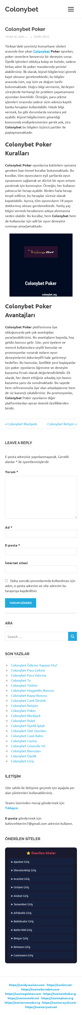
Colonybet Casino (24, 741)
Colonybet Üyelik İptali (28, 725)
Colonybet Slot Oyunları (28, 731)
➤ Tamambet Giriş (22, 904)
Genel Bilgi (41, 36)
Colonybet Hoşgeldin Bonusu (32, 690)
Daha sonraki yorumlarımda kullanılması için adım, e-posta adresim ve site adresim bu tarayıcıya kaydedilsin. (40, 585)
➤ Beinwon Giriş (20, 947)
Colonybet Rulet (23, 720)
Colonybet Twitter (24, 685)
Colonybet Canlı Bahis (27, 736)
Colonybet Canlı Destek (28, 700)
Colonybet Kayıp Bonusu (29, 695)
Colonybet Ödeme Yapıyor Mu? (34, 665)
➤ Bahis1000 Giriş (21, 930)
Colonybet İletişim (60, 424)
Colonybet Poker (23, 710)
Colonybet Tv (21, 680)
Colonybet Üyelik (23, 756)
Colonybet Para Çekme (28, 670)
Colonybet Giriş (22, 761)
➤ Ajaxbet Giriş (20, 861)
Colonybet (21, 9)
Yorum (11, 472)
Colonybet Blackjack (22, 424)
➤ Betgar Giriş (19, 938)
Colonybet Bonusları (26, 751)
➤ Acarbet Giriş (20, 878)
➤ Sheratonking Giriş (23, 870)
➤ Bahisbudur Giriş (22, 921)
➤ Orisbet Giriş (20, 887)
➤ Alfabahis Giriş (21, 913)
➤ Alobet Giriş (19, 896)
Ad (8, 527)
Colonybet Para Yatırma (28, 675)
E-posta (12, 545)
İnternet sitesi (16, 563)
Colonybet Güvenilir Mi (28, 746)
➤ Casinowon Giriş (22, 955)
